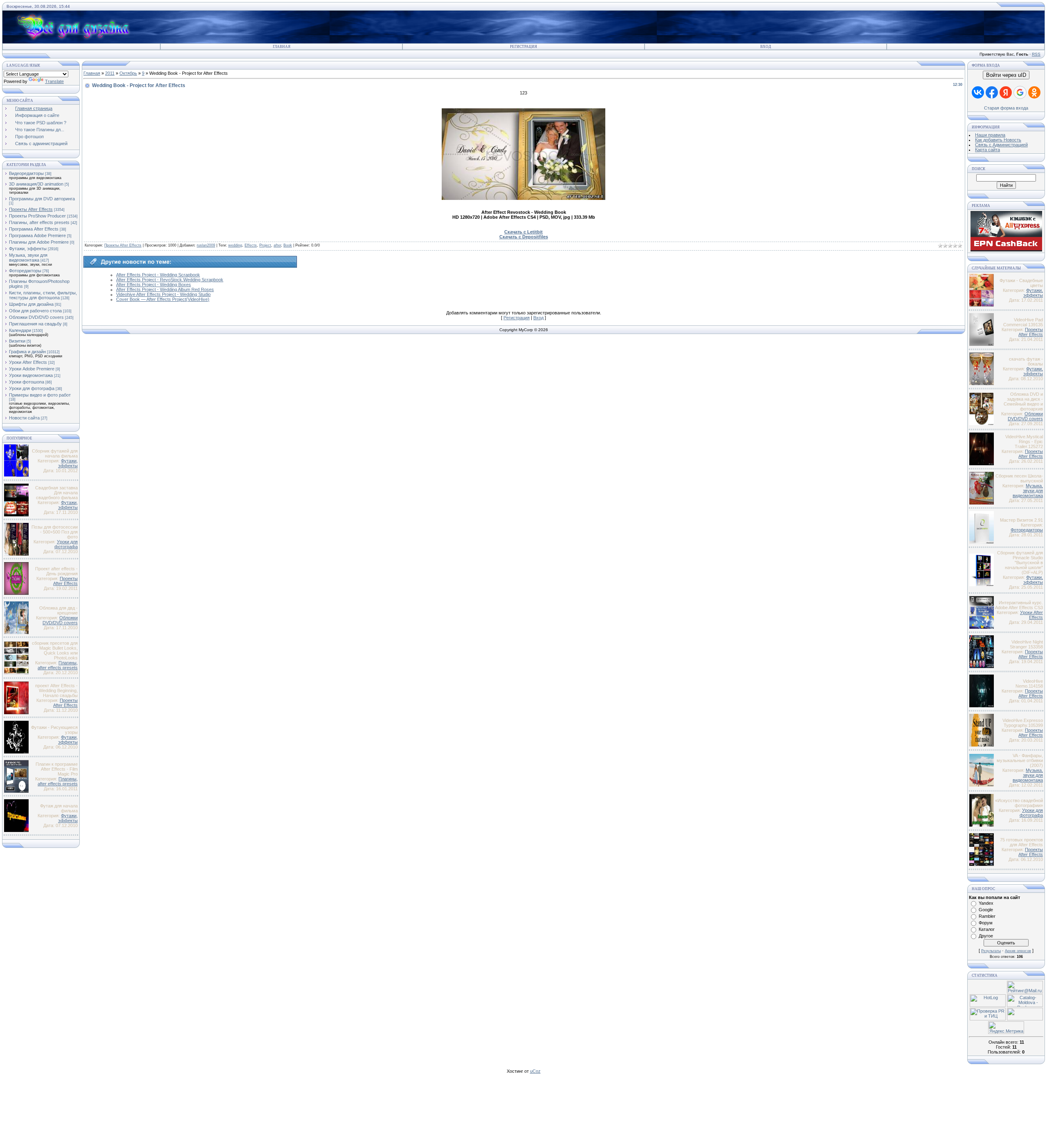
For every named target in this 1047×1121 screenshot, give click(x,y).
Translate (54, 81)
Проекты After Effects (31, 209)
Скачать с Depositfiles (523, 236)
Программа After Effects (33, 228)
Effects (251, 245)
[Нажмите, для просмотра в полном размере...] (523, 198)
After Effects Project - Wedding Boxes (153, 284)
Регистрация (523, 47)
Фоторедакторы (25, 270)
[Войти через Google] (1020, 92)
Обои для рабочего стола (35, 310)
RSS (1036, 54)
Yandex (986, 903)
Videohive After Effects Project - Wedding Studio (163, 294)
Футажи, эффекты (28, 248)
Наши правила (990, 134)
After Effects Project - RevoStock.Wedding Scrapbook (169, 279)
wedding (235, 245)
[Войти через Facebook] (992, 92)
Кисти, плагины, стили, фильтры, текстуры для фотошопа (43, 295)
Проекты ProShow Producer (37, 215)
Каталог (987, 929)
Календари (20, 330)
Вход (765, 47)
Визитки (17, 341)
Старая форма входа (1006, 107)
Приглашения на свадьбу (35, 323)
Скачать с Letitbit (523, 231)
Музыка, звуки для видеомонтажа (28, 257)
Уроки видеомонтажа (31, 375)
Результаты (991, 951)
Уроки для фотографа (31, 388)
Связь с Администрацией (1001, 144)
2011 (110, 73)
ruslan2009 (206, 245)
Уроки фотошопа (26, 381)
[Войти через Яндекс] (1006, 92)
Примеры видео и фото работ (40, 394)
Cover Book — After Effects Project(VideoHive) (162, 299)
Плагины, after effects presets (39, 222)
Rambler (987, 916)
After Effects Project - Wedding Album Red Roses (165, 289)
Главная (281, 47)
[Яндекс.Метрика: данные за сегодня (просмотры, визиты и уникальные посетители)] (1006, 1027)
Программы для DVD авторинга (42, 198)
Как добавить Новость (998, 139)
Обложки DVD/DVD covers (36, 317)
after (277, 245)
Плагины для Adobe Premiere (39, 242)
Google (986, 909)
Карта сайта (987, 149)
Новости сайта (24, 417)
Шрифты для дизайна (31, 304)
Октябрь (128, 73)
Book (287, 245)
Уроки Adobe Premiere (31, 368)
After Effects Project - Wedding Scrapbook (158, 274)
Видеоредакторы (26, 173)
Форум (986, 922)
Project (265, 245)
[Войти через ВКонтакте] (978, 92)
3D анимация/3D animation (36, 184)
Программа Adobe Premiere (37, 235)
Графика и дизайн (27, 351)
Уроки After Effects (28, 362)
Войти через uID (1006, 75)
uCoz (535, 1071)
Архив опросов (1018, 951)
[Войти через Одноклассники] (1034, 92)
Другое (986, 935)
